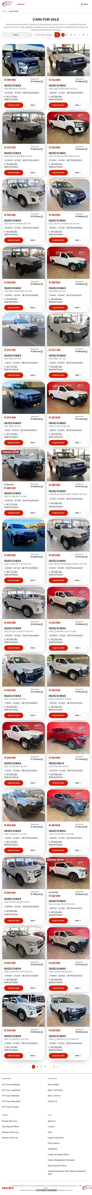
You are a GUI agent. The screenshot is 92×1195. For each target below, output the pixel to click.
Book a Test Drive (55, 1090)
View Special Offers (10, 1126)
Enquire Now (13, 105)
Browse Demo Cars (10, 1132)
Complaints (52, 1148)
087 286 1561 (56, 231)
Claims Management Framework (61, 1160)
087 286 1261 (56, 96)
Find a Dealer (53, 1084)
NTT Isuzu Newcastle (11, 1101)
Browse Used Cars (10, 1137)
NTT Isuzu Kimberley (11, 1084)
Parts (50, 1132)
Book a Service (54, 1095)
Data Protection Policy (57, 1165)
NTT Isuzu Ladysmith (11, 1090)
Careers (51, 1126)
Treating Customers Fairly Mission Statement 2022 (67, 1172)
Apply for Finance (11, 99)
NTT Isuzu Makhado (10, 1095)
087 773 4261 (11, 96)
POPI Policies (53, 1143)
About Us (52, 1121)
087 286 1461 (56, 164)
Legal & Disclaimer (56, 1137)
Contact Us (52, 1101)
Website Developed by (38, 1190)
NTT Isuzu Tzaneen (10, 1106)
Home (4, 11)
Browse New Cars (9, 1121)
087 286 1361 (11, 164)
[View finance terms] (41, 81)
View (32, 105)
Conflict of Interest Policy (58, 1154)
